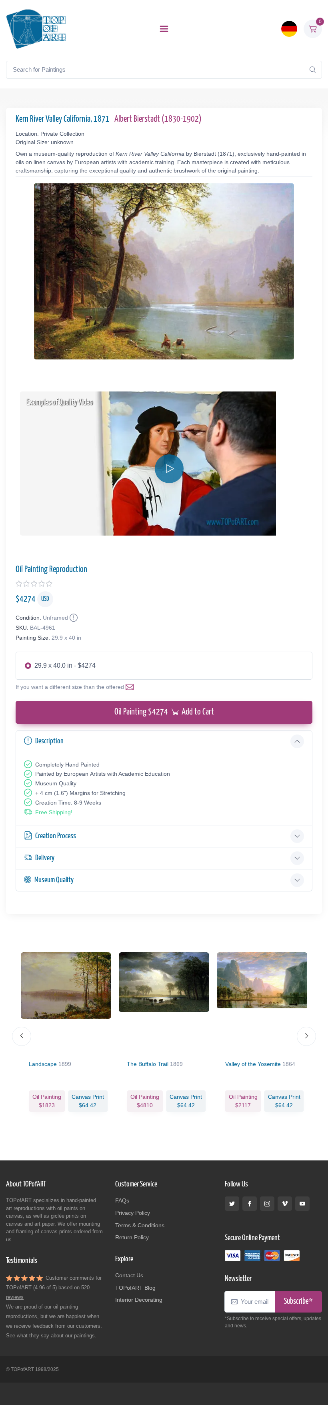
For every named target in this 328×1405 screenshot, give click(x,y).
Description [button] (49, 741)
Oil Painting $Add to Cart (164, 712)
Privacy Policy (132, 1213)
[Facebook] (249, 1203)
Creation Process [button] (55, 836)
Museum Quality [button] (54, 880)
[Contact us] (131, 687)
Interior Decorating (138, 1300)
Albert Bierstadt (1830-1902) (158, 119)
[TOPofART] (36, 29)
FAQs (122, 1200)
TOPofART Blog (135, 1288)
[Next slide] (306, 1036)
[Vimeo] (285, 1203)
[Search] (312, 69)
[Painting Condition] (73, 617)
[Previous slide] (21, 1036)
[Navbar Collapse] (164, 29)
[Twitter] (232, 1203)
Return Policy (132, 1237)
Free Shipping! (53, 812)
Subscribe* (298, 1301)
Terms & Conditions (139, 1225)
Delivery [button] (44, 858)
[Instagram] (267, 1203)
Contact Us (129, 1275)
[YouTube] (302, 1203)
